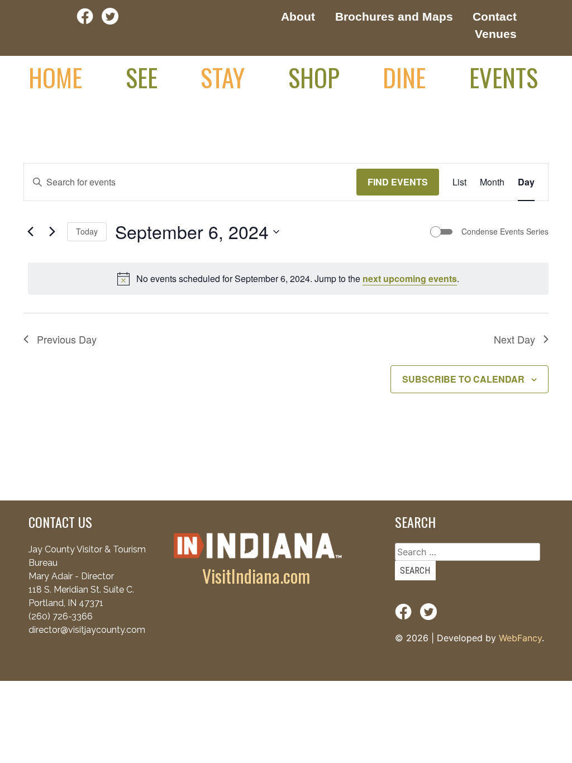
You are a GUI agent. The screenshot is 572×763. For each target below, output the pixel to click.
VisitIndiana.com (256, 575)
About (298, 16)
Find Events (398, 181)
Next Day (514, 339)
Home (55, 77)
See (142, 77)
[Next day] (52, 232)
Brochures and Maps (394, 16)
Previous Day (67, 339)
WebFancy (520, 637)
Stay (223, 77)
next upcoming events (410, 278)
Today (87, 231)
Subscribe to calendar (463, 379)
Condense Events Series (505, 231)
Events (503, 77)
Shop (314, 77)
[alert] (288, 279)
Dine (404, 77)
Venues (496, 33)
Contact (495, 16)
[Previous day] (30, 232)
